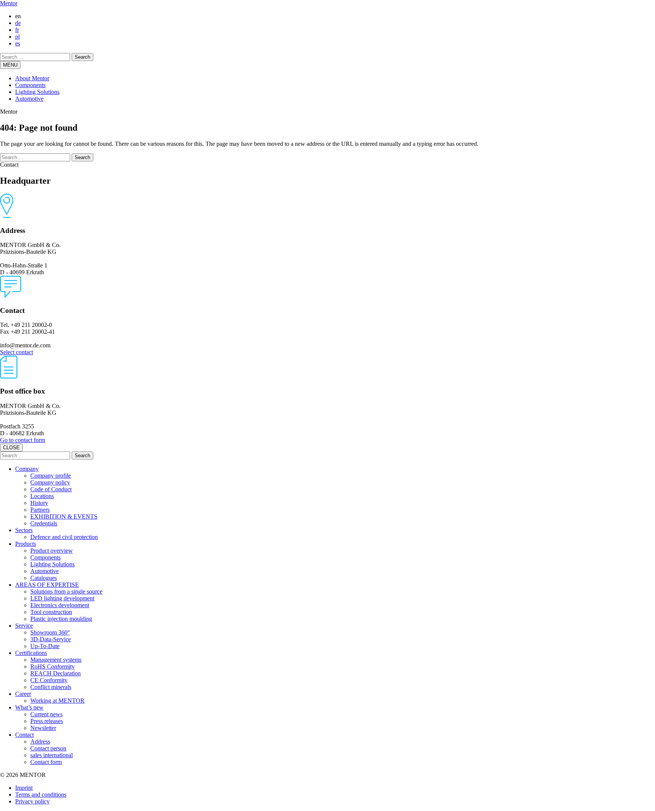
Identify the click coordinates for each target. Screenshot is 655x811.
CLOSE (11, 447)
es (17, 43)
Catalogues (43, 578)
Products (25, 544)
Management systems (55, 659)
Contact (24, 734)
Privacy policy (32, 801)
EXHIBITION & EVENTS (63, 516)
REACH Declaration (55, 673)
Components (30, 85)
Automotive (29, 98)
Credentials (43, 523)
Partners (40, 509)
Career (23, 694)
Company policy (50, 482)
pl (17, 36)
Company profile (50, 475)
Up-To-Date (45, 646)
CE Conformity (48, 680)
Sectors (24, 530)
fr (17, 30)
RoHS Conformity (52, 666)
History (39, 503)
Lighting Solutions (37, 92)
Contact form (46, 762)
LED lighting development (62, 598)
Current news (46, 714)
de (18, 23)
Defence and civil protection (64, 537)
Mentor (8, 3)
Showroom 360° (50, 632)
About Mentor (32, 78)
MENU (10, 65)
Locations (42, 496)
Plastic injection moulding (61, 619)
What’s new (29, 707)
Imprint (24, 787)
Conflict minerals (50, 687)
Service (24, 625)
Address (40, 741)
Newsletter (43, 728)
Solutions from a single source (66, 591)
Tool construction (51, 612)
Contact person (48, 748)
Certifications (31, 653)
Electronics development (59, 605)
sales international (51, 755)
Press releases (46, 721)
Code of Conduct (51, 489)
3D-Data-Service (50, 639)
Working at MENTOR (57, 700)
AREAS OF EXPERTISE (47, 584)
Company (27, 469)
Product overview (51, 550)
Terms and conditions (40, 794)
